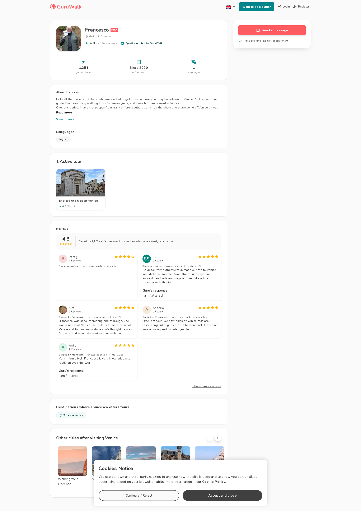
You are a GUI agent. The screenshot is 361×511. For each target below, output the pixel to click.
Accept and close (222, 495)
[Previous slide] (210, 438)
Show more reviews (206, 386)
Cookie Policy (213, 481)
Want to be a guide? (256, 7)
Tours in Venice (73, 415)
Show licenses (65, 119)
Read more (64, 113)
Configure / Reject (139, 495)
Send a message (275, 30)
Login (286, 7)
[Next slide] (218, 438)
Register (303, 7)
